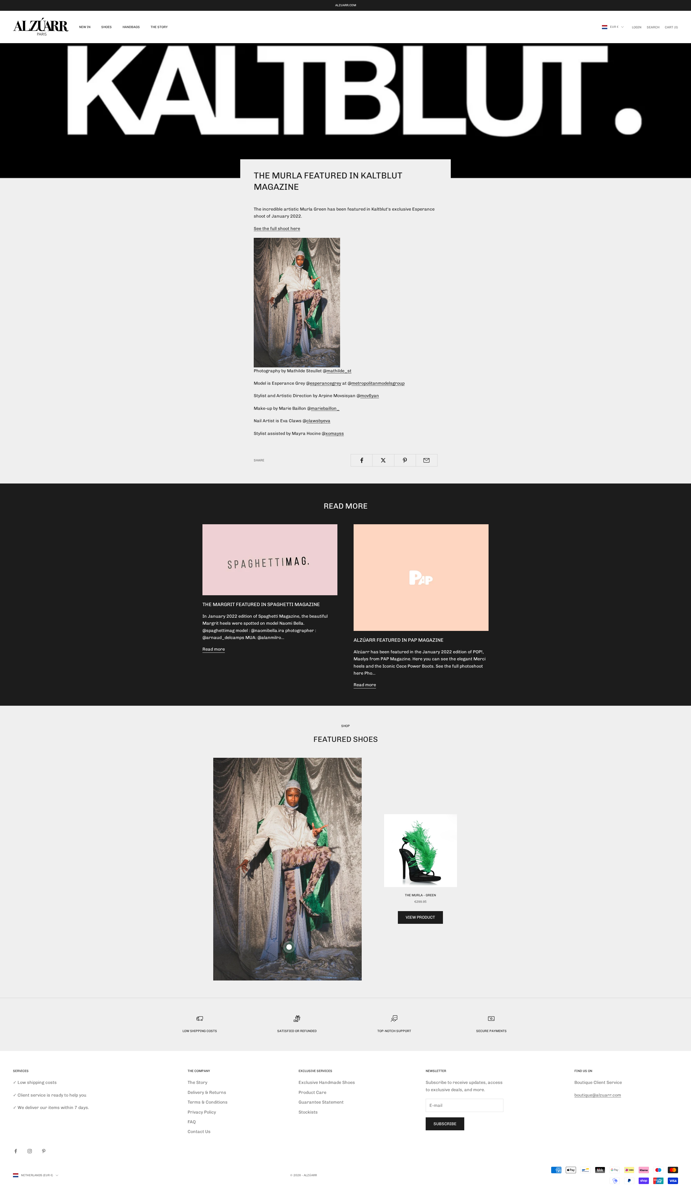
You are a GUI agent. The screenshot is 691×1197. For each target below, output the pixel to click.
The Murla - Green (420, 895)
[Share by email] (426, 460)
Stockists (308, 1112)
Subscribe (444, 1123)
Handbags (131, 27)
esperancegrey (325, 383)
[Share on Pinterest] (405, 460)
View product (420, 917)
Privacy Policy (202, 1112)
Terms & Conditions (208, 1102)
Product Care (312, 1092)
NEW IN (84, 27)
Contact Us (199, 1131)
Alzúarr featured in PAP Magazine (398, 640)
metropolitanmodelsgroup (378, 383)
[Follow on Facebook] (15, 1151)
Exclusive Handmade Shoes (327, 1082)
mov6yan (369, 395)
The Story (159, 27)
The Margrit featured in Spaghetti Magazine (261, 604)
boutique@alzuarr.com (597, 1095)
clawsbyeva (318, 420)
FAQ (192, 1121)
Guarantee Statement (321, 1102)
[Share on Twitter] (383, 460)
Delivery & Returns (207, 1092)
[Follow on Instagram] (29, 1151)
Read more (213, 649)
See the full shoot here (277, 228)
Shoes (106, 27)
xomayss (335, 433)
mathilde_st (339, 370)
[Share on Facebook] (361, 460)
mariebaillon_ (325, 408)
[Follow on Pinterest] (43, 1151)
